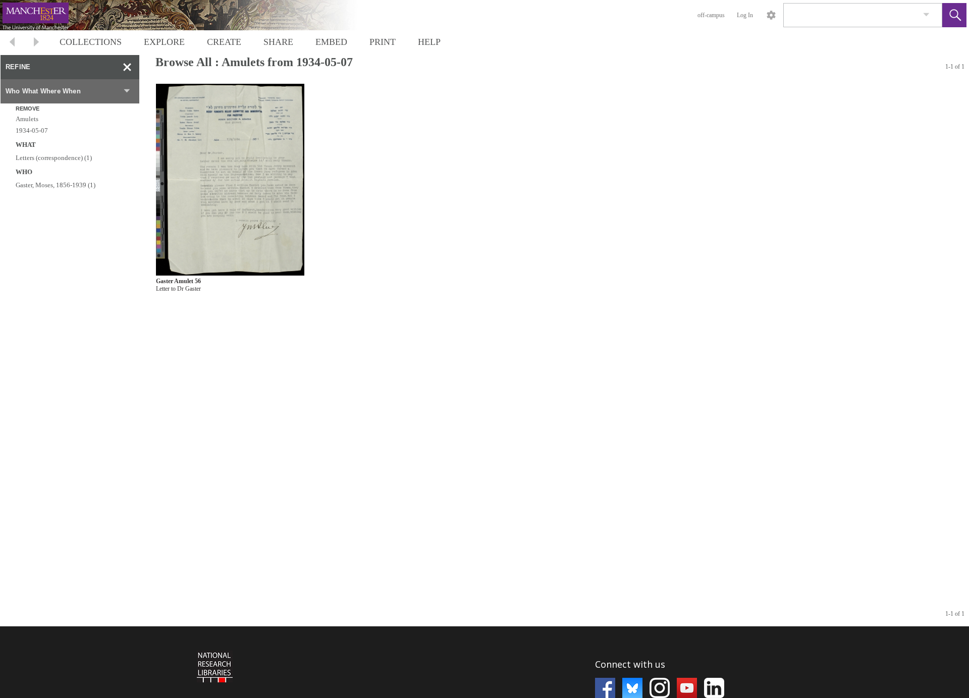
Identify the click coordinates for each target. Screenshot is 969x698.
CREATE (224, 42)
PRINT (382, 42)
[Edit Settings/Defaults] (771, 15)
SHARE (278, 42)
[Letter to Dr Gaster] (230, 180)
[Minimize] (127, 67)
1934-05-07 (32, 130)
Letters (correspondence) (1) (54, 158)
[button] (954, 15)
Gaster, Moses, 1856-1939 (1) (55, 185)
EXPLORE (164, 42)
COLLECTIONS (91, 42)
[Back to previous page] (12, 43)
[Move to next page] (36, 43)
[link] (926, 15)
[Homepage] (190, 15)
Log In (745, 15)
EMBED (331, 42)
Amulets (27, 119)
